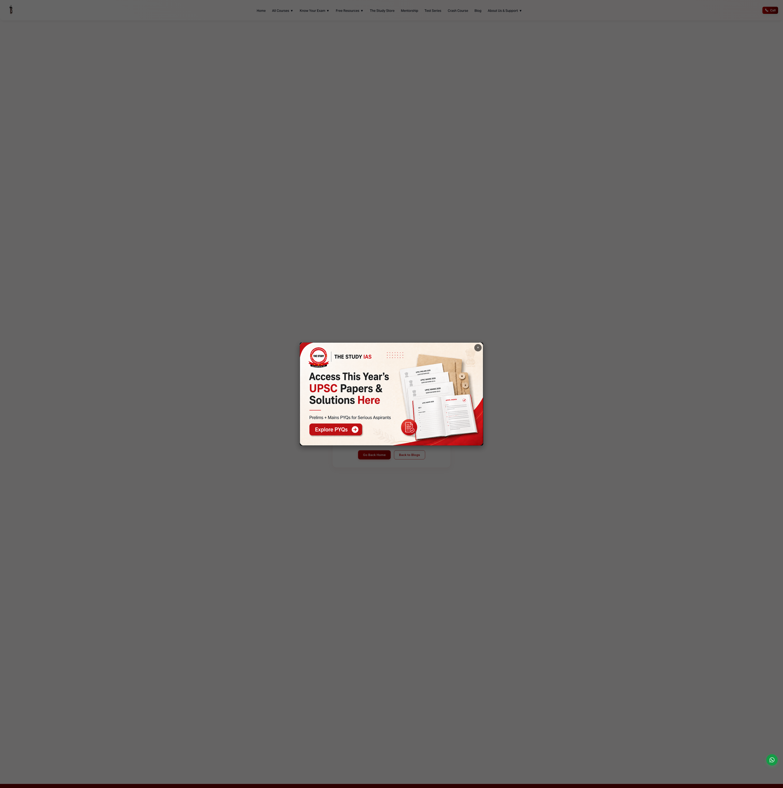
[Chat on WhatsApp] (772, 760)
